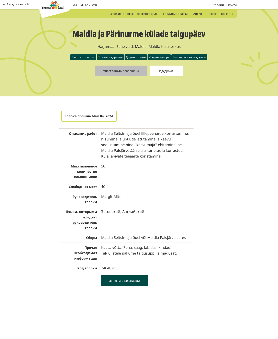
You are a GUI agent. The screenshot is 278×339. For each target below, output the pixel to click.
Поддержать (166, 71)
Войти (232, 5)
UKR (94, 4)
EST (75, 4)
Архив (197, 14)
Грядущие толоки (175, 14)
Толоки (218, 5)
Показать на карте (220, 14)
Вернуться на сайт (18, 4)
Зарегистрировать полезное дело (134, 14)
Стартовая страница (52, 5)
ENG (87, 4)
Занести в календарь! (124, 281)
